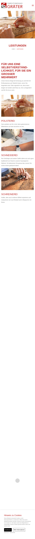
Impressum (6, 532)
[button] (33, 5)
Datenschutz (12, 532)
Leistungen (20, 49)
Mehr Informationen (19, 529)
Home (13, 49)
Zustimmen (8, 529)
